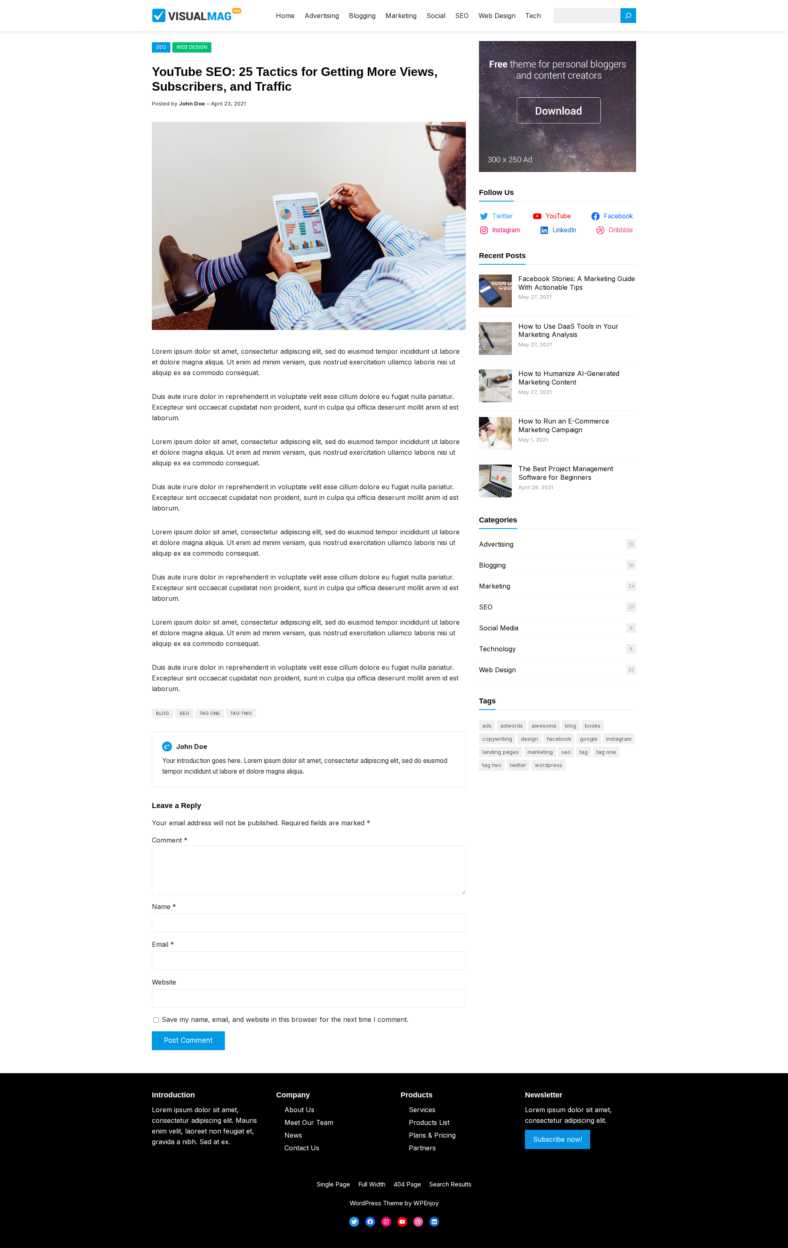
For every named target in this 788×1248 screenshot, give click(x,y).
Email (163, 944)
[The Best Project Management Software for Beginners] (495, 482)
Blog (162, 713)
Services (422, 1110)
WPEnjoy (426, 1203)
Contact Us (301, 1148)
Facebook (559, 738)
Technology (497, 649)
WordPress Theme (376, 1203)
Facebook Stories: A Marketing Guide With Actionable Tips (576, 283)
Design (529, 738)
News (293, 1135)
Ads (487, 725)
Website (164, 982)
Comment (170, 840)
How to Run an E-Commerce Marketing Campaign (563, 425)
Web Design (191, 47)
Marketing (494, 586)
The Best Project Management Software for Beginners (565, 473)
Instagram (619, 738)
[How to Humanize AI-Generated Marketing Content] (495, 386)
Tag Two (241, 713)
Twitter (518, 765)
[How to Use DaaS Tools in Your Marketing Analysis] (495, 339)
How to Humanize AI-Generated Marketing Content (568, 377)
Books (592, 725)
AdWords (511, 725)
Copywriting (497, 738)
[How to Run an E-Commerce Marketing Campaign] (495, 434)
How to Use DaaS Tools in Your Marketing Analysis (568, 330)
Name (164, 906)
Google (589, 738)
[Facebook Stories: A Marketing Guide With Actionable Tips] (495, 292)
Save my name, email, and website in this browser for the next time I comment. (285, 1019)
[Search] (628, 15)
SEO (161, 47)
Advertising (496, 544)
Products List (429, 1122)
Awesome (544, 725)
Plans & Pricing (432, 1135)
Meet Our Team (308, 1122)
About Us (299, 1110)
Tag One (209, 713)
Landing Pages (500, 752)
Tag (584, 752)
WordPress (548, 765)
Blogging (492, 565)
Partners (422, 1148)
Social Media (498, 628)
